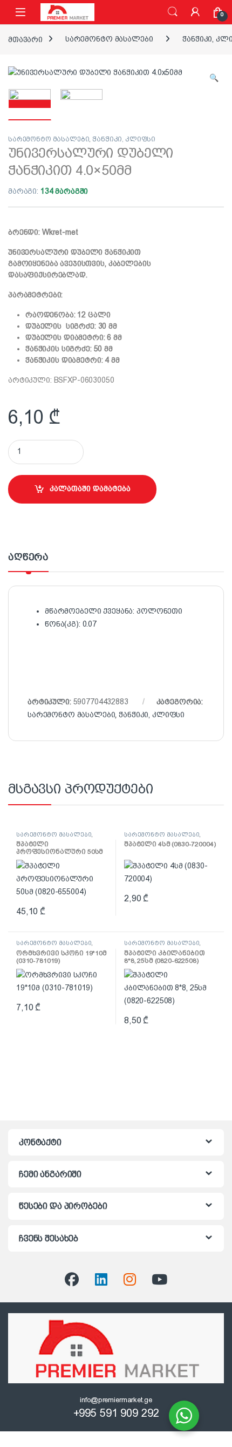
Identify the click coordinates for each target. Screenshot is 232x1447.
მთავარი (25, 39)
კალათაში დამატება (90, 488)
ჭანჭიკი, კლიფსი (123, 139)
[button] (214, 78)
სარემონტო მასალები (109, 39)
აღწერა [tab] (28, 557)
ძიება (173, 12)
